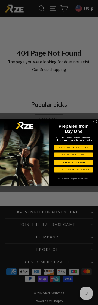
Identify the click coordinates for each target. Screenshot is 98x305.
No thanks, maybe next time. (73, 179)
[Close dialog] (95, 121)
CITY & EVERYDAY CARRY (73, 170)
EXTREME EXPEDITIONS (73, 147)
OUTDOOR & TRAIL (73, 155)
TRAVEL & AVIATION (73, 162)
